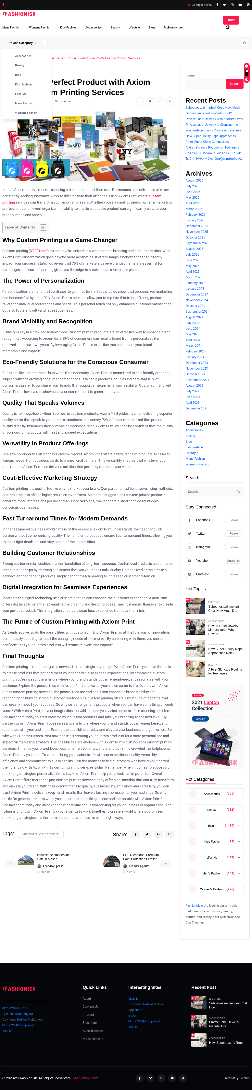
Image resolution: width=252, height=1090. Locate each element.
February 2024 (196, 351)
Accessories (93, 27)
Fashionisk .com (173, 27)
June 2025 (193, 260)
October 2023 (195, 374)
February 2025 (196, 283)
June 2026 (193, 192)
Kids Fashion (68, 27)
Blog (152, 27)
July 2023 (192, 391)
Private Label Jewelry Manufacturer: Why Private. (223, 630)
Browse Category (20, 43)
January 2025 (195, 289)
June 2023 (193, 397)
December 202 (196, 408)
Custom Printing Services (40, 834)
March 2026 (194, 209)
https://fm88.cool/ (15, 1008)
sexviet (229, 1078)
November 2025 (197, 232)
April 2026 (193, 203)
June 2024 (193, 328)
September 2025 (197, 243)
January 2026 (195, 220)
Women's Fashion (26, 112)
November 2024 (197, 300)
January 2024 (195, 357)
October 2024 (195, 306)
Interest (88, 1015)
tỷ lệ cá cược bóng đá (17, 1014)
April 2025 (193, 271)
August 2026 (194, 180)
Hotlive (21, 1019)
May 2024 (192, 334)
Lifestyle (134, 27)
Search (190, 76)
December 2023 (197, 363)
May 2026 (192, 197)
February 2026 (196, 215)
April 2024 (193, 340)
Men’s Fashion (11, 27)
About (87, 998)
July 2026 (192, 186)
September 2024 (197, 311)
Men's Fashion (24, 103)
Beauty (115, 27)
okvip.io (133, 998)
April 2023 (193, 403)
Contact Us (90, 1006)
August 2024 (194, 317)
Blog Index (90, 1023)
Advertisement (93, 1031)
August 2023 (194, 385)
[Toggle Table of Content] (41, 227)
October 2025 (195, 237)
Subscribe (233, 560)
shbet (139, 1010)
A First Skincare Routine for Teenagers (212, 147)
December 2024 (197, 294)
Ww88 (6, 1031)
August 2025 (194, 249)
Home (231, 20)
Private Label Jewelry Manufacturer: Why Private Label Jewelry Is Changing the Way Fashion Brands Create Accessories (214, 124)
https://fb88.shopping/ (18, 1025)
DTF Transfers (41, 251)
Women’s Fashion (40, 27)
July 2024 (192, 323)
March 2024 (194, 346)
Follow (234, 520)
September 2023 (197, 380)
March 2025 (194, 277)
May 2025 (192, 266)
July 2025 (192, 254)
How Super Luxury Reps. (226, 1042)
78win (245, 1078)
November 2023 (197, 368)
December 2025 (197, 226)
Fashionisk (193, 905)
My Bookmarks (93, 1039)
